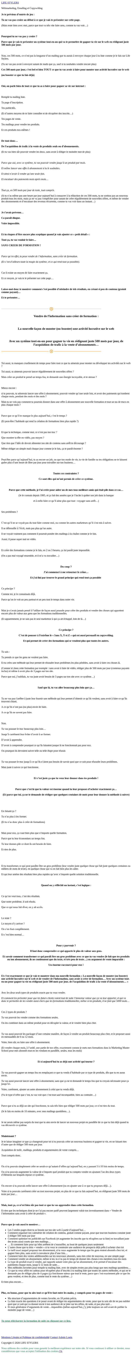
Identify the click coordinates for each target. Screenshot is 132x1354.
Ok (60, 1351)
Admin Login (65, 1337)
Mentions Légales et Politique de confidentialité (25, 1337)
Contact (54, 1337)
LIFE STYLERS (10, 2)
